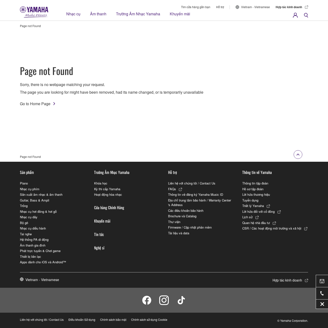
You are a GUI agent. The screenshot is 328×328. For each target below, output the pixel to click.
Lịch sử (247, 217)
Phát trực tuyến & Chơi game (40, 250)
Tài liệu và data (178, 233)
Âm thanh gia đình (32, 245)
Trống (24, 205)
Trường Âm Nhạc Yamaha (138, 14)
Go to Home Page (35, 103)
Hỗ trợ (220, 7)
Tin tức (99, 234)
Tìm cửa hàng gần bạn (195, 7)
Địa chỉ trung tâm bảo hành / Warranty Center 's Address (199, 202)
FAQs (172, 189)
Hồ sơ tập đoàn (252, 189)
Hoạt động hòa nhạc (108, 194)
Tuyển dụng (250, 200)
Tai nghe (26, 234)
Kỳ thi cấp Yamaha (107, 189)
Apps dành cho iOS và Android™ (43, 262)
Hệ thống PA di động (34, 239)
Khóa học (100, 183)
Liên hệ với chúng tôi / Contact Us (191, 183)
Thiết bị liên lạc (30, 256)
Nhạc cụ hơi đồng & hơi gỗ (38, 211)
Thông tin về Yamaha (257, 172)
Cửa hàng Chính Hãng (109, 207)
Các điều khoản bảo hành (185, 210)
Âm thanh (98, 14)
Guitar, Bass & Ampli (34, 200)
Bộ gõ (24, 222)
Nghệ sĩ (99, 248)
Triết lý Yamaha (253, 205)
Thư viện (174, 221)
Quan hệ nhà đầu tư (256, 222)
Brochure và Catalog (182, 216)
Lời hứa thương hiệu (256, 194)
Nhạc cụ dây (28, 217)
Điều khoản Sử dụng (81, 319)
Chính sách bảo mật (113, 319)
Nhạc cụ (73, 14)
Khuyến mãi (180, 14)
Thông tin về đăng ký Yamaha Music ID (195, 194)
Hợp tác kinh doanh (289, 7)
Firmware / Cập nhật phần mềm (190, 227)
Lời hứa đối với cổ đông (258, 211)
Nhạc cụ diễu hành (33, 228)
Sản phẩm (27, 172)
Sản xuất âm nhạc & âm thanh (41, 194)
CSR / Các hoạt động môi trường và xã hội (271, 228)
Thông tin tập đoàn (255, 183)
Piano (24, 183)
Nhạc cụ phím (29, 189)
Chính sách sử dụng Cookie (149, 319)
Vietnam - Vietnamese (255, 7)
